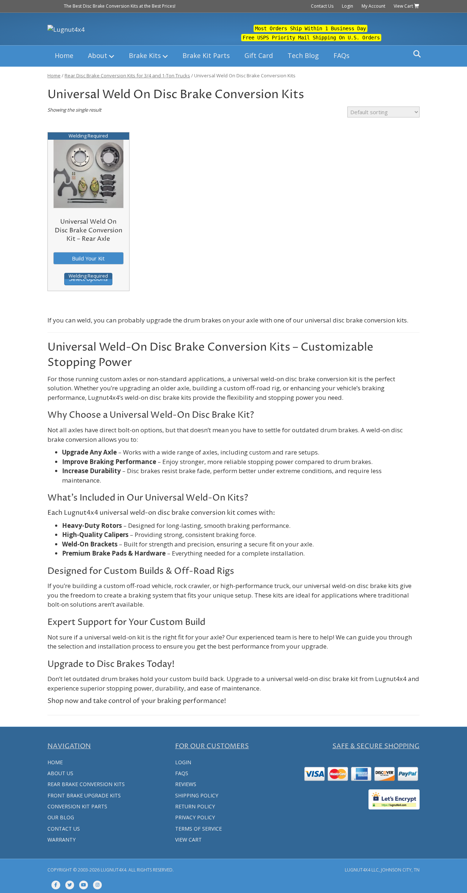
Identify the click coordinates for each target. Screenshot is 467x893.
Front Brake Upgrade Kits (84, 795)
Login (347, 6)
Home (64, 55)
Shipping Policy (196, 795)
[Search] (415, 54)
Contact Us (322, 6)
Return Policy (195, 806)
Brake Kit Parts (206, 55)
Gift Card (258, 55)
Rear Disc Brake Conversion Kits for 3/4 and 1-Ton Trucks (127, 75)
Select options (88, 279)
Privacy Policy (195, 817)
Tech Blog (303, 55)
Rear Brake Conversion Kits (86, 784)
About (97, 55)
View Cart (404, 6)
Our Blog (60, 817)
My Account (373, 6)
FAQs (341, 55)
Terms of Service (198, 828)
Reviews (185, 784)
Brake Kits (145, 55)
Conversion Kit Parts (77, 806)
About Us (60, 773)
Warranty (61, 839)
